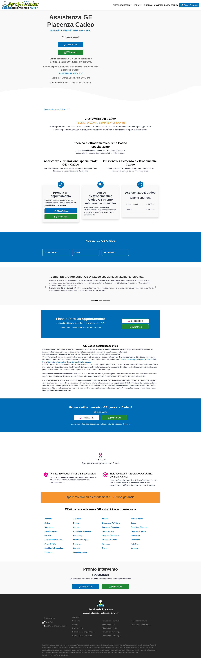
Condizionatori (150, 359)
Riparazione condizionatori (82, 636)
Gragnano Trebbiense (110, 535)
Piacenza (48, 519)
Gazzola (47, 535)
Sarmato (76, 548)
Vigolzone (48, 552)
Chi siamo (148, 5)
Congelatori (76, 362)
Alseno (105, 519)
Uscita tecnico (171, 5)
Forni (44, 362)
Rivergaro (106, 544)
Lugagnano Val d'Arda (53, 540)
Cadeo (62, 109)
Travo (104, 548)
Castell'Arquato (50, 531)
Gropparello (135, 535)
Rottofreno (135, 544)
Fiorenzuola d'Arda (138, 531)
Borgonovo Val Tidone (111, 523)
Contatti (158, 5)
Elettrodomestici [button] (122, 5)
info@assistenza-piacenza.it (55, 626)
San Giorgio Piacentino (53, 548)
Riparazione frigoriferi (110, 628)
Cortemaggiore (108, 531)
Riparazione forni (108, 624)
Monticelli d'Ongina (80, 540)
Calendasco (49, 527)
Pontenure (77, 544)
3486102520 (72, 44)
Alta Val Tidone (137, 519)
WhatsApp (72, 52)
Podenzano (135, 540)
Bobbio (76, 523)
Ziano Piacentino (80, 552)
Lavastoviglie (132, 359)
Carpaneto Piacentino (110, 527)
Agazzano (77, 519)
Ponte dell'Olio (50, 544)
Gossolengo (78, 535)
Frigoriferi (140, 359)
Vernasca (134, 548)
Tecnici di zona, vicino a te (70, 73)
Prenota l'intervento (190, 5)
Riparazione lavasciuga (111, 632)
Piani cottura (51, 362)
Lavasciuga (86, 362)
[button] (45, 286)
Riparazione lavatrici (139, 621)
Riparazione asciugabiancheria (83, 632)
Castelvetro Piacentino (82, 531)
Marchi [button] (137, 5)
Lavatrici (123, 359)
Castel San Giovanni (139, 527)
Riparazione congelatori (111, 621)
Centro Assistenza (51, 109)
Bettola (47, 523)
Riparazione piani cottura (141, 624)
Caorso (76, 527)
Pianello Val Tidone (109, 540)
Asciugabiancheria (64, 362)
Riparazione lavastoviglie (111, 636)
